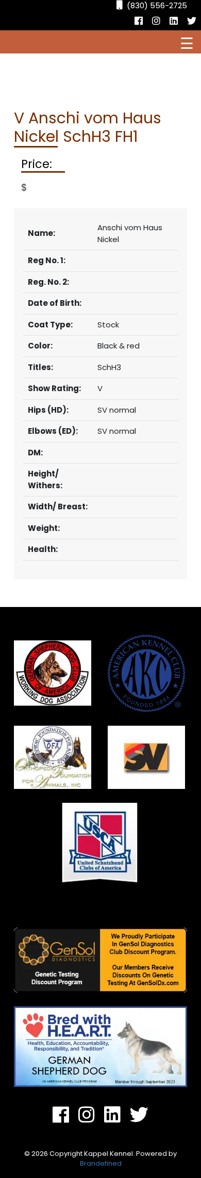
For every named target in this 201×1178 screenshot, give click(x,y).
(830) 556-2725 (157, 5)
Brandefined (101, 1163)
